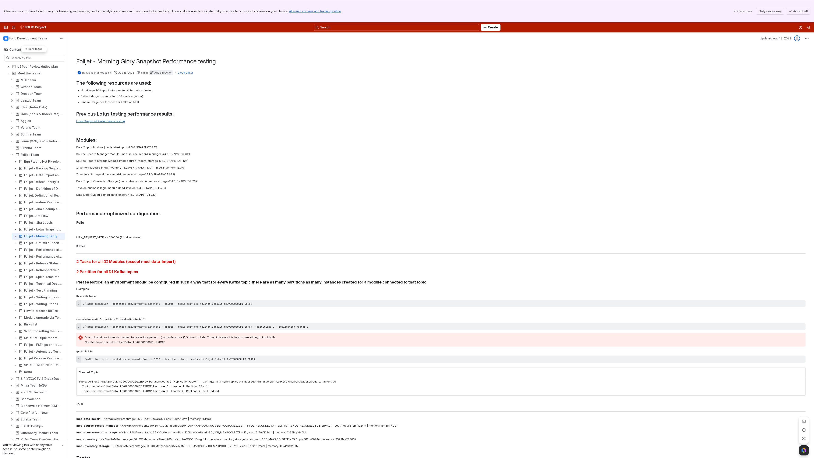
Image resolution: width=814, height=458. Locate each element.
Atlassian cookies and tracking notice (315, 11)
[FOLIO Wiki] (33, 27)
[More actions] (61, 38)
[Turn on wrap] (792, 305)
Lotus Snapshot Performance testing (100, 121)
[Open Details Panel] (803, 430)
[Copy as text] (800, 305)
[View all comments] (803, 421)
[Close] (62, 445)
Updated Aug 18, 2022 (775, 38)
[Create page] (803, 438)
